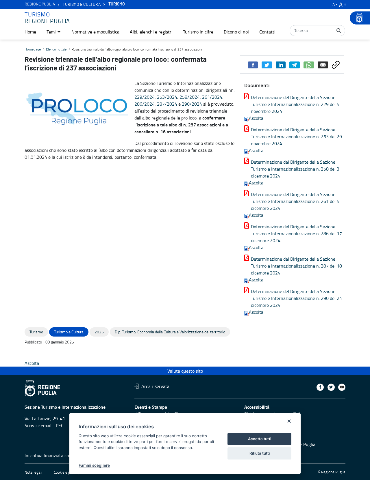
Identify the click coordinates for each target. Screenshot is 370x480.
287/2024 (167, 104)
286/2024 (144, 104)
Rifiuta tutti (259, 453)
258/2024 (190, 97)
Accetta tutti (259, 438)
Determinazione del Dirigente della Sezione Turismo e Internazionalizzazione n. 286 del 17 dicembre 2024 (296, 233)
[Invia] (338, 30)
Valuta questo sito (185, 371)
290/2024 (192, 104)
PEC (60, 425)
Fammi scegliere (94, 465)
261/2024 (212, 97)
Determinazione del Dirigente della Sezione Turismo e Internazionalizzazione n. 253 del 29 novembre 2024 (296, 136)
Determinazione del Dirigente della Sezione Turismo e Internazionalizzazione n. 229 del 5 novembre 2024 (295, 104)
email (46, 425)
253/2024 (167, 97)
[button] (54, 31)
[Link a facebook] (320, 387)
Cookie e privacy (67, 472)
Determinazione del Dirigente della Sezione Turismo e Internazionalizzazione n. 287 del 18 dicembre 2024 (296, 266)
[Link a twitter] (331, 387)
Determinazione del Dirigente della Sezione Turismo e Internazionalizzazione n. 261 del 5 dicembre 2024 (295, 201)
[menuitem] (30, 31)
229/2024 (144, 97)
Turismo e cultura (82, 5)
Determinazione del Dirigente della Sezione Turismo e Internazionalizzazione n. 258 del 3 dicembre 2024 (295, 169)
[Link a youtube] (341, 387)
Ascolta (256, 118)
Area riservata (155, 386)
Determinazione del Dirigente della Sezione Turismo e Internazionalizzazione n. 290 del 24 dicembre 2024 (296, 298)
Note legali (33, 472)
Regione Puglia (40, 4)
